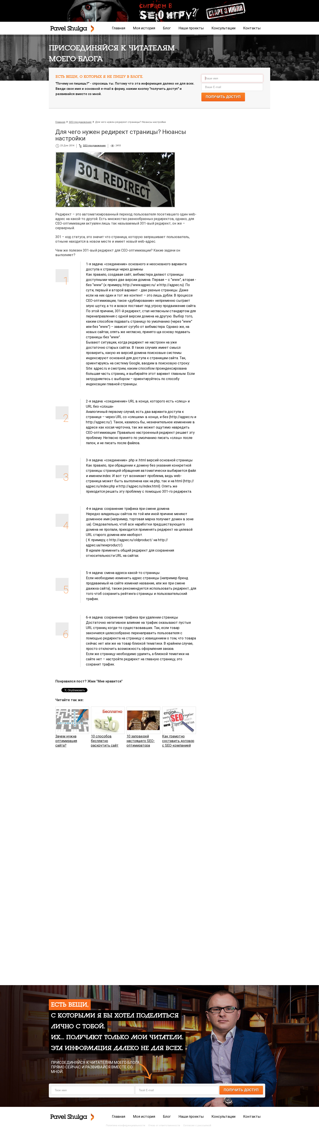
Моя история (144, 28)
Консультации (223, 28)
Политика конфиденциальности (125, 1125)
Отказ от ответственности (164, 1125)
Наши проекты (191, 28)
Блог (167, 28)
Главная (118, 28)
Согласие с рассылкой (197, 1125)
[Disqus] (125, 806)
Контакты (252, 28)
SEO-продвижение (94, 145)
